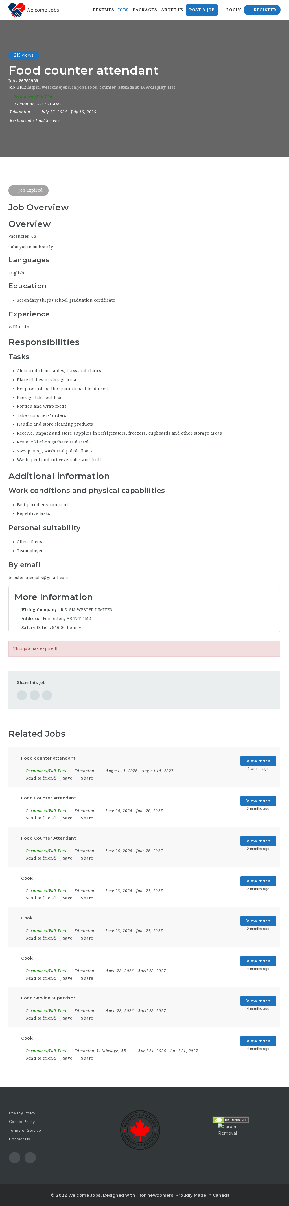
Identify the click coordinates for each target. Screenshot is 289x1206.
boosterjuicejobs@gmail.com (38, 577)
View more (258, 760)
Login (233, 10)
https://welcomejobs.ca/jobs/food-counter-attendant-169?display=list (101, 87)
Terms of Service (25, 1130)
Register (264, 10)
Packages (145, 10)
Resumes (103, 10)
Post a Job (201, 10)
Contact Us (19, 1139)
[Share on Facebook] (22, 695)
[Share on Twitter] (35, 695)
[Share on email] (47, 695)
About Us (172, 10)
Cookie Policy (22, 1121)
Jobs (123, 10)
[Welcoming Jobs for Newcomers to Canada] (33, 10)
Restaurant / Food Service (35, 120)
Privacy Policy (22, 1113)
